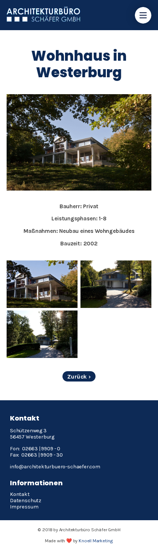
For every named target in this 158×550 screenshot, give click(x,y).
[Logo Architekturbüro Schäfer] (43, 19)
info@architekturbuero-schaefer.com (55, 467)
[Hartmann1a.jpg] (115, 284)
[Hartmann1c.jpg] (42, 284)
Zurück (77, 376)
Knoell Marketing (96, 540)
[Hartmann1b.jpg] (42, 334)
